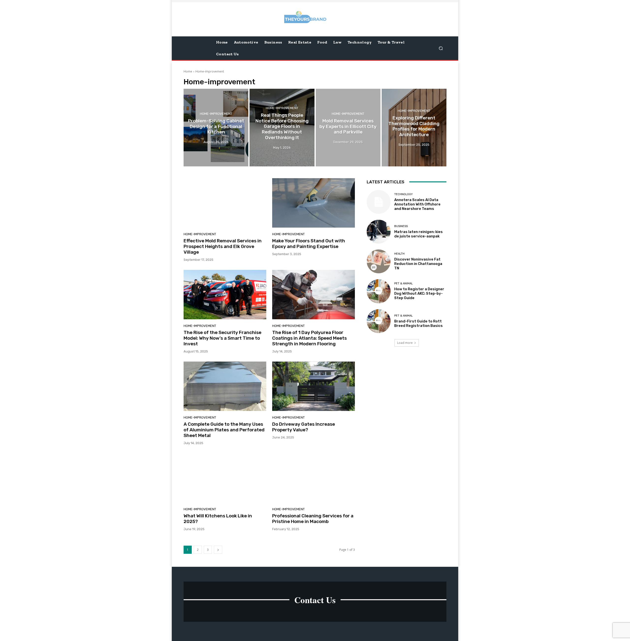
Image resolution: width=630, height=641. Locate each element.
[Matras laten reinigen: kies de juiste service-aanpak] (379, 232)
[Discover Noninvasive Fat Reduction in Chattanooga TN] (379, 261)
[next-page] (218, 550)
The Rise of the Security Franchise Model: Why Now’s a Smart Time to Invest (222, 338)
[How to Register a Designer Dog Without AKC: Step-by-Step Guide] (379, 291)
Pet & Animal (403, 283)
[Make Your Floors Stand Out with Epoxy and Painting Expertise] (313, 203)
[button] (440, 48)
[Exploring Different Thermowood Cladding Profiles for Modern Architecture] (414, 127)
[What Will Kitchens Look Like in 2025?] (225, 478)
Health (399, 253)
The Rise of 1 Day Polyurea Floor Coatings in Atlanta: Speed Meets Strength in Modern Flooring (309, 338)
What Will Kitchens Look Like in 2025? (218, 518)
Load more (405, 343)
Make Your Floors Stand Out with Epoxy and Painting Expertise (308, 243)
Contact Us (315, 599)
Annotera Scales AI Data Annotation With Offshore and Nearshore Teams (417, 204)
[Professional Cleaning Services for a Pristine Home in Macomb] (313, 478)
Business (401, 226)
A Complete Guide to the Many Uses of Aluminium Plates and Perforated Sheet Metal (224, 429)
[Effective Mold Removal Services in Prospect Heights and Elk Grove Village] (225, 203)
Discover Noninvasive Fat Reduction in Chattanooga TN (418, 263)
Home (188, 71)
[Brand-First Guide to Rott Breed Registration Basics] (379, 321)
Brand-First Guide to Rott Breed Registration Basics (418, 323)
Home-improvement (216, 113)
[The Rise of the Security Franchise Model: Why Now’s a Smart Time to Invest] (225, 295)
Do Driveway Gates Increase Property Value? (303, 427)
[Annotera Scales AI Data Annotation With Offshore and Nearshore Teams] (379, 202)
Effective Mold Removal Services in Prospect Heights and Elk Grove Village (223, 246)
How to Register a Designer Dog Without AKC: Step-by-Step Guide (419, 293)
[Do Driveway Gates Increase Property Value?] (313, 386)
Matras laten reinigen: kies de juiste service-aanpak (418, 234)
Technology (403, 194)
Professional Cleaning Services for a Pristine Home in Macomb (312, 518)
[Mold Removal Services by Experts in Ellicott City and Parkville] (348, 127)
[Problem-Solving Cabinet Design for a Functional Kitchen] (216, 127)
